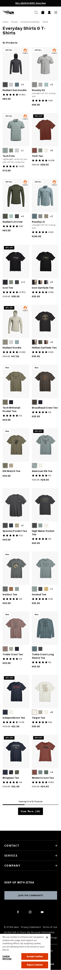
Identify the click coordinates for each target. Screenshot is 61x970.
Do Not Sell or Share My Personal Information (29, 932)
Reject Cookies (35, 964)
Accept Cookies (35, 956)
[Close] (47, 937)
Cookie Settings (6, 957)
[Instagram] (30, 912)
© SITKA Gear (11, 927)
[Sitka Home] (17, 12)
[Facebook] (18, 912)
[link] (16, 77)
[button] (5, 84)
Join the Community (30, 895)
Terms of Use (50, 927)
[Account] (49, 12)
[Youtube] (42, 912)
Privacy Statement (31, 927)
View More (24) (30, 811)
